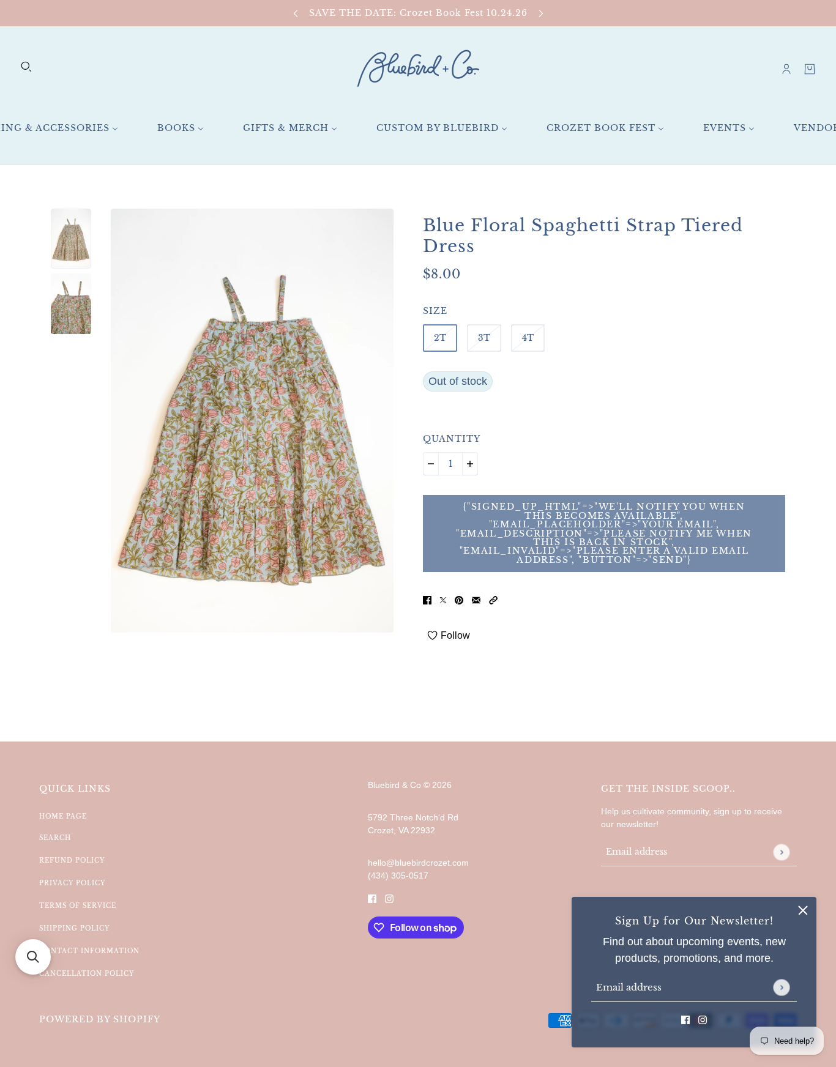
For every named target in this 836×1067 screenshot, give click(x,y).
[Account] (786, 69)
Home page (63, 816)
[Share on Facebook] (427, 600)
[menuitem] (180, 128)
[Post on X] (443, 600)
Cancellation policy (86, 974)
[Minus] (431, 463)
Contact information (89, 951)
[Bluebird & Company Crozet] (418, 69)
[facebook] (685, 1019)
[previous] (295, 13)
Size (435, 310)
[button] (493, 600)
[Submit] (781, 987)
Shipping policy (74, 928)
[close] (803, 910)
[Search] (26, 66)
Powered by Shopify (99, 1019)
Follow (455, 635)
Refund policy (72, 860)
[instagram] (702, 1019)
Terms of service (77, 906)
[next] (541, 13)
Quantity (451, 438)
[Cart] (809, 69)
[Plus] (470, 463)
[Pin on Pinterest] (459, 600)
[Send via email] (476, 600)
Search (55, 838)
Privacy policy (72, 883)
